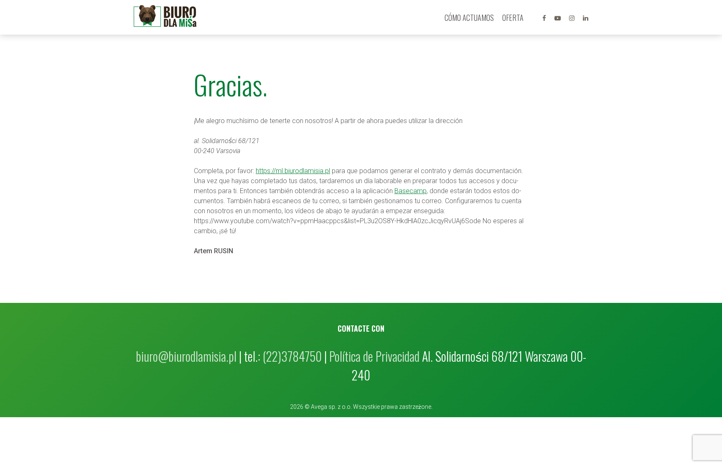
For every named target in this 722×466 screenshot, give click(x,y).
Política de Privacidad (374, 356)
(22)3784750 (292, 356)
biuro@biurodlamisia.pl (186, 356)
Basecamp (410, 191)
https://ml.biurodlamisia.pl (293, 171)
